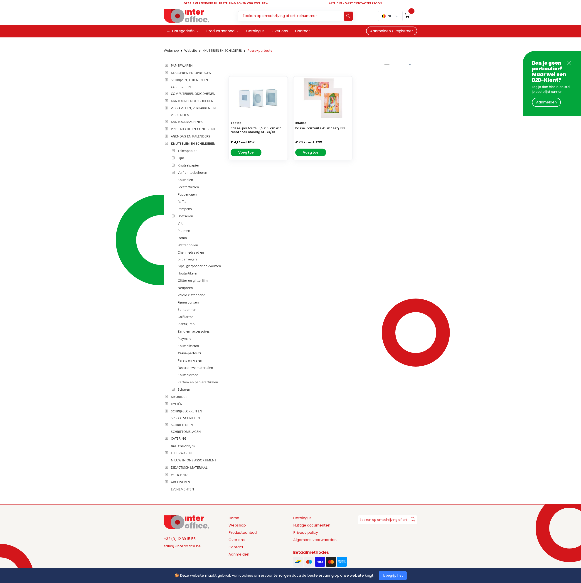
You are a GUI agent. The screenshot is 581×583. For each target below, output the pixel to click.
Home (234, 518)
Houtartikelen (188, 273)
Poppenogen (187, 194)
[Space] (186, 522)
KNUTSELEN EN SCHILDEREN (222, 50)
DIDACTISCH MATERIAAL (189, 467)
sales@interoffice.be (182, 546)
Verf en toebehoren (192, 172)
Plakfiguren (186, 324)
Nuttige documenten (311, 525)
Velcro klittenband (191, 295)
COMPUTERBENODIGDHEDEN (193, 93)
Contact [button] (302, 31)
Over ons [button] (280, 31)
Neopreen (185, 288)
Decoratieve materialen (195, 367)
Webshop (171, 50)
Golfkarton (186, 317)
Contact (236, 547)
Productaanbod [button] (220, 31)
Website (190, 50)
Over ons (237, 539)
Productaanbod (243, 532)
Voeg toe (246, 152)
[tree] (193, 277)
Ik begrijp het (393, 575)
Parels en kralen (190, 360)
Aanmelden (546, 102)
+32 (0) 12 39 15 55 (180, 538)
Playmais (184, 338)
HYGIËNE (177, 404)
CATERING (178, 438)
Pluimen (184, 230)
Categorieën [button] (183, 31)
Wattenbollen (188, 245)
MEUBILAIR (179, 396)
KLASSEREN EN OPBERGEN (191, 73)
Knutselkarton (188, 346)
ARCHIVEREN (180, 482)
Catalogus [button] (255, 31)
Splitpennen (187, 309)
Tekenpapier (187, 151)
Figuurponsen (188, 302)
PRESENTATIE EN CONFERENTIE (194, 129)
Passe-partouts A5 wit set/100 (320, 128)
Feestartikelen (188, 187)
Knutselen (185, 180)
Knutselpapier (188, 165)
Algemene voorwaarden (315, 539)
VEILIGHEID (179, 475)
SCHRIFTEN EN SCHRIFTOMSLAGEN (186, 428)
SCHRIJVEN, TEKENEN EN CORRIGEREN (189, 83)
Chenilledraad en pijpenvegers (191, 255)
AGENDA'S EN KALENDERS (190, 136)
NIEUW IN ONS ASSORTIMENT (193, 460)
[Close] (569, 63)
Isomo (182, 238)
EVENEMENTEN (182, 489)
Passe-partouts (260, 50)
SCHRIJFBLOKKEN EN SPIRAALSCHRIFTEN (186, 414)
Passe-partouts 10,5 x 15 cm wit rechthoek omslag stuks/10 (256, 130)
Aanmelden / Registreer (391, 31)
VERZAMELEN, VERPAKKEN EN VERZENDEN (193, 111)
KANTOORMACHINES (187, 122)
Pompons (185, 209)
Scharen (184, 389)
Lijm (181, 158)
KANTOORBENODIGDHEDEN (192, 101)
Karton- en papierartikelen (198, 382)
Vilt (180, 223)
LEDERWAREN (181, 453)
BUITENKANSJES (183, 445)
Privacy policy (305, 532)
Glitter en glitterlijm (193, 280)
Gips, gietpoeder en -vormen (199, 266)
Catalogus (302, 518)
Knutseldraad (188, 375)
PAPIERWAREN (182, 65)
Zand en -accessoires (194, 331)
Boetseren (185, 216)
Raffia (182, 201)
